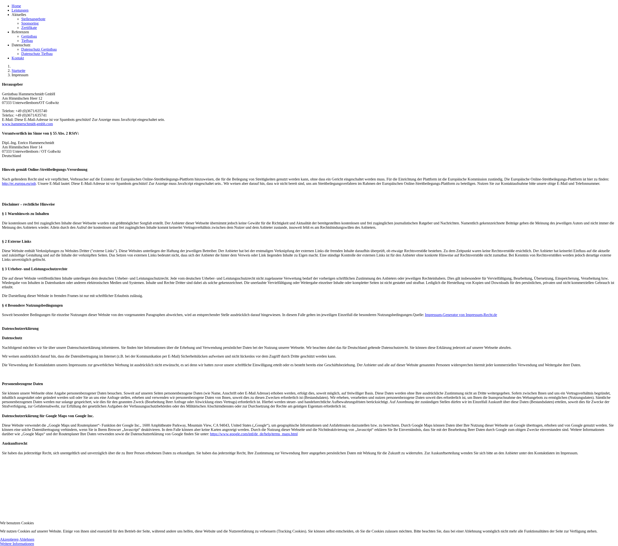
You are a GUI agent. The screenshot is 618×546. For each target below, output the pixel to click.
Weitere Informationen (17, 544)
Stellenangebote (33, 19)
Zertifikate (29, 28)
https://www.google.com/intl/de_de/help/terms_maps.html (254, 434)
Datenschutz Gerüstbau (39, 49)
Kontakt (18, 58)
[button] (314, 21)
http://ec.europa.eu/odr (19, 183)
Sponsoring (30, 23)
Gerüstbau (29, 36)
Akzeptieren (9, 539)
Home (16, 6)
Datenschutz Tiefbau (37, 54)
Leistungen (20, 10)
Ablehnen (26, 539)
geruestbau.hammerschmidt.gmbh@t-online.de (32, 492)
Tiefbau (27, 41)
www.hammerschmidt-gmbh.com (27, 124)
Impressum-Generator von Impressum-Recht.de (461, 315)
